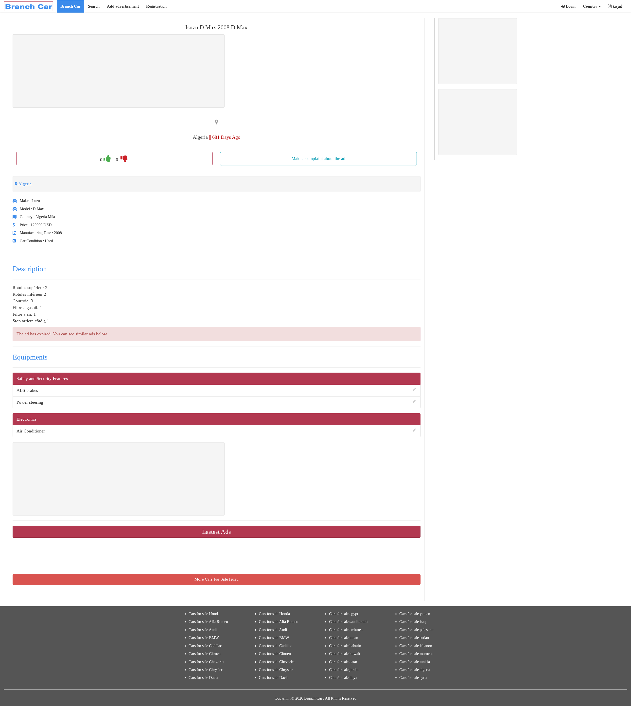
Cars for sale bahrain (345, 646)
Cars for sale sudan (414, 638)
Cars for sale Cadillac (205, 646)
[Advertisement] (118, 70)
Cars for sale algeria (414, 670)
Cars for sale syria (413, 677)
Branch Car (70, 6)
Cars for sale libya (343, 677)
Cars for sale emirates (345, 630)
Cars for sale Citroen (205, 654)
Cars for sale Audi (203, 630)
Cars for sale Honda (204, 614)
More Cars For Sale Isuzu (216, 579)
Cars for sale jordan (344, 670)
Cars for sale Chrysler (205, 670)
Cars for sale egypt (343, 614)
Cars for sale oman (343, 638)
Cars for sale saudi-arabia (348, 622)
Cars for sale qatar (343, 662)
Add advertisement (123, 6)
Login (570, 6)
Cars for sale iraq (412, 622)
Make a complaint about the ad (318, 158)
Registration (156, 6)
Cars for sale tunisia (414, 662)
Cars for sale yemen (414, 614)
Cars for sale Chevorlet (206, 662)
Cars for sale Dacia (203, 677)
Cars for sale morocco (416, 654)
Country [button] (590, 6)
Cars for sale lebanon (415, 646)
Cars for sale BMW (204, 638)
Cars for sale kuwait (344, 654)
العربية (617, 6)
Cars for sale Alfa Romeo (208, 622)
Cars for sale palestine (416, 630)
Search (94, 6)
